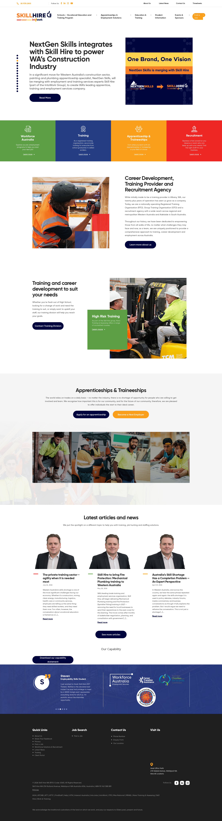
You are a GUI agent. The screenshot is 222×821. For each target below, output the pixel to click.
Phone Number (119, 736)
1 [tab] (18, 56)
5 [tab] (18, 66)
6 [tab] (18, 69)
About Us (147, 3)
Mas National (119, 795)
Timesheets (197, 3)
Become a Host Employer (131, 414)
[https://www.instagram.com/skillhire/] (68, 3)
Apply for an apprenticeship (91, 414)
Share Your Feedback (43, 739)
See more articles (111, 634)
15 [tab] (18, 91)
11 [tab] (18, 81)
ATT (46, 795)
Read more (48, 619)
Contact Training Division (48, 325)
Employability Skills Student (73, 679)
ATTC (51, 795)
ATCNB (40, 795)
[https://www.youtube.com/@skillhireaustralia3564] (72, 3)
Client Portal (40, 755)
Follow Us (167, 783)
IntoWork (103, 795)
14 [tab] (18, 89)
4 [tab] (18, 63)
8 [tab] (18, 74)
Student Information (160, 16)
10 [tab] (18, 79)
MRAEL (129, 795)
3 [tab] (18, 61)
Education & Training (140, 16)
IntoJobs (94, 795)
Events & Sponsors (179, 16)
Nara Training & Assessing (144, 795)
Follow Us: (55, 3)
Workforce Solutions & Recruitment (48, 747)
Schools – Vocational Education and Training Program (74, 16)
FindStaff (59, 795)
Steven (65, 676)
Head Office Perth (157, 768)
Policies (35, 790)
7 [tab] (18, 71)
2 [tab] (18, 58)
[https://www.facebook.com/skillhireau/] (61, 3)
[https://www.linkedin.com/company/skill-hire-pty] (64, 3)
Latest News (164, 3)
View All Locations (157, 774)
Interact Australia (81, 795)
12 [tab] (18, 84)
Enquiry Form (118, 740)
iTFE (110, 795)
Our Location (118, 743)
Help (66, 795)
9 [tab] (18, 76)
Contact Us (180, 3)
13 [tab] (18, 86)
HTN (71, 795)
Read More (45, 97)
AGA (34, 795)
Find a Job (197, 16)
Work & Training (44, 799)
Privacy (38, 742)
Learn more (27, 154)
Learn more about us (140, 244)
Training (38, 753)
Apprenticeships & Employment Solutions (111, 16)
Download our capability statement (53, 659)
